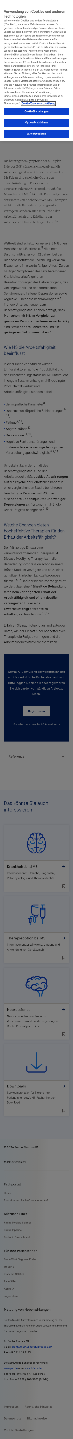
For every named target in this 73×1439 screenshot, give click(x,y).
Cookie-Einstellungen (36, 111)
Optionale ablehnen (36, 122)
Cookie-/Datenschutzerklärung (38, 103)
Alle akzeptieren (36, 133)
